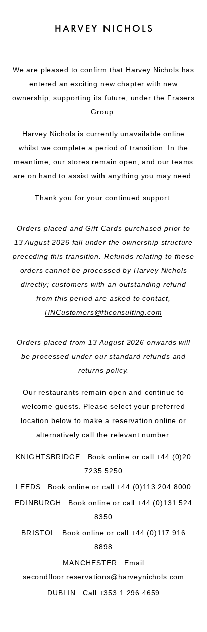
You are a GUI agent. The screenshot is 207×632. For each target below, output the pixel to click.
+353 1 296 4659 (129, 593)
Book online (109, 457)
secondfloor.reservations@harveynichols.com (103, 577)
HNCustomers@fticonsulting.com (103, 312)
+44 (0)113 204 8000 (154, 487)
